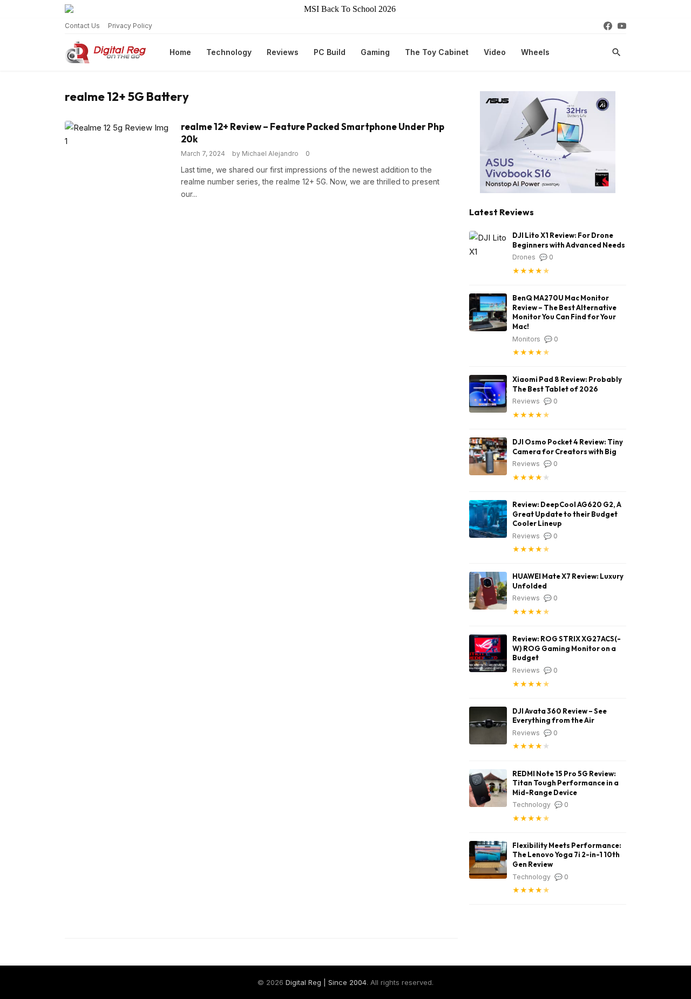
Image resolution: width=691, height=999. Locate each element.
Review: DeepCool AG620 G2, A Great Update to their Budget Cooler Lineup (566, 514)
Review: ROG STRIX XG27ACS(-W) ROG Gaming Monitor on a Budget (566, 648)
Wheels (535, 52)
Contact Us (82, 26)
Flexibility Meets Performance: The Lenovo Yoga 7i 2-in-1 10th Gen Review (566, 854)
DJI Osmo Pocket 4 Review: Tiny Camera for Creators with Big (567, 446)
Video (495, 52)
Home (180, 52)
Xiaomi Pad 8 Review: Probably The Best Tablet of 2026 (567, 384)
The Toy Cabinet (437, 52)
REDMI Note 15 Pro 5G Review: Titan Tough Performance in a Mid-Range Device (565, 783)
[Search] (616, 52)
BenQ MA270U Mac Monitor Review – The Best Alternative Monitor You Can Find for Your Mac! (564, 312)
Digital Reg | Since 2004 (326, 982)
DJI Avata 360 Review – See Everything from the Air (559, 716)
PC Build (330, 52)
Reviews (283, 52)
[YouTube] (622, 26)
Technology (229, 52)
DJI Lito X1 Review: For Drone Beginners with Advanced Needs (568, 240)
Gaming (375, 52)
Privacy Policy (130, 26)
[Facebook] (608, 26)
